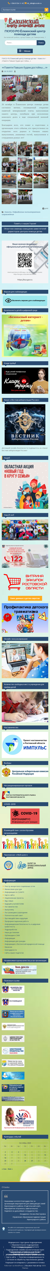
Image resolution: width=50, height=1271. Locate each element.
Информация (10, 938)
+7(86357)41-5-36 (16, 3)
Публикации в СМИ (12, 935)
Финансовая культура (13, 889)
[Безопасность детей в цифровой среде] (25, 336)
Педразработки (11, 929)
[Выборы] (25, 772)
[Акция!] (25, 485)
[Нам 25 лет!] (25, 529)
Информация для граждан (15, 941)
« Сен (4, 1169)
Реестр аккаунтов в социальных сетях (20, 886)
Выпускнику (9, 909)
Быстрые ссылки (9, 10)
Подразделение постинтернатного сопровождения (25, 1247)
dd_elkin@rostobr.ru (34, 3)
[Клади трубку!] (25, 381)
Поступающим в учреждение (16, 912)
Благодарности (11, 950)
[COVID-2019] (25, 816)
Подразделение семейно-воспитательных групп (25, 1250)
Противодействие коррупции (16, 918)
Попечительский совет (14, 915)
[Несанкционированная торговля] (19, 798)
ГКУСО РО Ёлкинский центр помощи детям (25, 32)
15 (45, 1155)
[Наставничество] (25, 757)
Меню (27, 51)
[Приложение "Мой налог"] (25, 865)
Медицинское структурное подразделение (25, 1242)
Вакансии (8, 947)
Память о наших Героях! (25, 223)
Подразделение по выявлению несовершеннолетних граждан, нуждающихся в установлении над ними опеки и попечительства (25, 1254)
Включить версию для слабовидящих (28, 300)
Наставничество (11, 907)
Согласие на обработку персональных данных (25, 1259)
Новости (41, 58)
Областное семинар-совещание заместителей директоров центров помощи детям (25, 230)
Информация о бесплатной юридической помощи (24, 944)
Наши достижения (12, 932)
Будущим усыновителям (14, 904)
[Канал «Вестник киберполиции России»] (25, 424)
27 (32, 1161)
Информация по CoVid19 (14, 892)
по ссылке (16, 1232)
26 (25, 1161)
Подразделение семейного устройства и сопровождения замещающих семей (25, 1252)
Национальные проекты (14, 898)
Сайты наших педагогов (14, 953)
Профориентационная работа (17, 921)
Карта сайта (9, 895)
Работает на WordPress (13, 1265)
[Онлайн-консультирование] (25, 660)
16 (5, 1158)
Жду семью (9, 901)
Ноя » (10, 1169)
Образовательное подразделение (25, 1245)
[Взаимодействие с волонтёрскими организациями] (25, 843)
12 (25, 1155)
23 (5, 1161)
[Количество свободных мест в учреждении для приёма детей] (25, 722)
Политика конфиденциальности (31, 1257)
